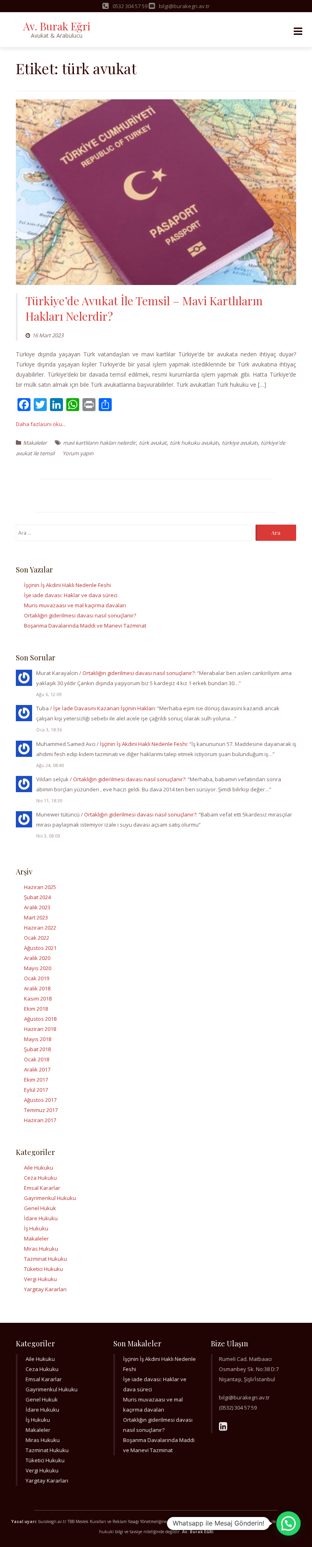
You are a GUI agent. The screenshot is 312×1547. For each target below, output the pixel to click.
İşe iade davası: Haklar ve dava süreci (70, 595)
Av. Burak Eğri (56, 26)
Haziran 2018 (40, 1029)
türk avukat (153, 442)
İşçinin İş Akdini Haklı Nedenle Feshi (67, 585)
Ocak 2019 (36, 978)
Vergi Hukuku (40, 1279)
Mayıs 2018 (37, 1039)
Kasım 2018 (38, 998)
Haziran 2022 (40, 927)
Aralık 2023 (37, 907)
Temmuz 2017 (41, 1110)
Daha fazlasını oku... (41, 424)
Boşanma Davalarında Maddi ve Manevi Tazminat (85, 625)
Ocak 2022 (36, 937)
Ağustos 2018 (40, 1018)
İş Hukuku (36, 1228)
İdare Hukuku (41, 1218)
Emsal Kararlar (42, 1187)
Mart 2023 (36, 917)
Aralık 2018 (37, 988)
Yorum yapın (78, 453)
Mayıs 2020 (37, 968)
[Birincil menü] (297, 31)
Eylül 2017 (36, 1089)
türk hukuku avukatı (194, 442)
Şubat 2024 (37, 897)
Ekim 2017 (36, 1079)
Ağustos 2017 (40, 1099)
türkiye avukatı (240, 442)
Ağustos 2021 (40, 947)
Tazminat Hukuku (45, 1258)
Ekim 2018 (36, 1008)
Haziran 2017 (40, 1120)
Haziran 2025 (40, 887)
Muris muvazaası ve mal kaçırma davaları (75, 605)
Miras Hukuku (41, 1248)
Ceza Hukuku (40, 1177)
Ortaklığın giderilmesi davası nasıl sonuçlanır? (80, 615)
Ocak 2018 (36, 1059)
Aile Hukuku (38, 1167)
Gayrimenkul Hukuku (50, 1198)
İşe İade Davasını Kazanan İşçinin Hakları (104, 708)
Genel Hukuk (40, 1208)
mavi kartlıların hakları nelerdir (99, 442)
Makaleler (35, 442)
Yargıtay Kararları (45, 1289)
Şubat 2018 (37, 1049)
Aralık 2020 (37, 958)
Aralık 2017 (37, 1069)
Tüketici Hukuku (43, 1269)
